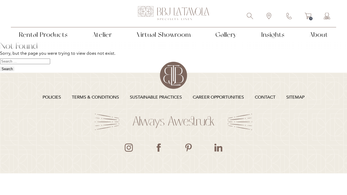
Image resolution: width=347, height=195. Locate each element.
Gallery (226, 34)
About (319, 34)
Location (269, 16)
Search (250, 16)
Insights (273, 34)
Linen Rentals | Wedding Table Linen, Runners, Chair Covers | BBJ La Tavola (173, 13)
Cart (308, 17)
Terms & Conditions (95, 97)
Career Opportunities (218, 97)
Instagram (129, 148)
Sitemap (295, 97)
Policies (52, 97)
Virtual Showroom (164, 34)
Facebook (159, 148)
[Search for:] (25, 61)
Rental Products (43, 34)
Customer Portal (327, 16)
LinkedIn (218, 148)
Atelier (102, 34)
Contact (289, 16)
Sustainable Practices (156, 97)
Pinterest (188, 148)
